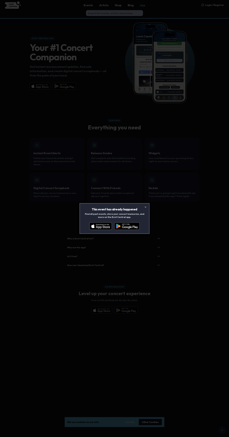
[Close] (145, 207)
